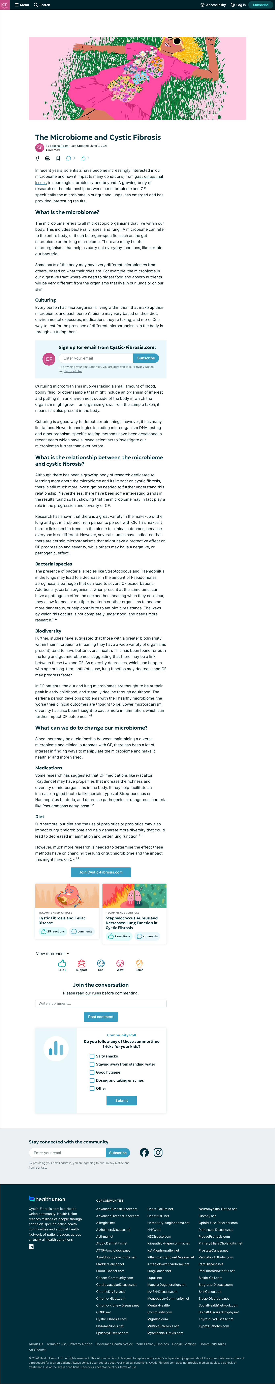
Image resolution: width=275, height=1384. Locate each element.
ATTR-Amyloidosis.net (113, 1250)
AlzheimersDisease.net (113, 1230)
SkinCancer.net (210, 1292)
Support (80, 965)
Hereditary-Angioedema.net (168, 1223)
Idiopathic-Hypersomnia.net (168, 1243)
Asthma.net (104, 1236)
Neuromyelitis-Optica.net (218, 1209)
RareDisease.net (211, 1264)
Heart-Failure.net (160, 1209)
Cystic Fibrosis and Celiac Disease (62, 920)
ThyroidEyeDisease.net (216, 1319)
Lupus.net (154, 1278)
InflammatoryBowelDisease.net (170, 1257)
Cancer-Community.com (114, 1278)
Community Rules (213, 1344)
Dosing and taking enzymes (120, 1080)
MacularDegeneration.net (166, 1285)
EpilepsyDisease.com (112, 1333)
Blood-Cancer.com (110, 1271)
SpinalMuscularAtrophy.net (219, 1312)
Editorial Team (59, 145)
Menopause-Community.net (168, 1298)
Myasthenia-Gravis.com (165, 1333)
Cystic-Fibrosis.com (111, 1319)
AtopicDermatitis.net (111, 1243)
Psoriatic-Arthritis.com (216, 1257)
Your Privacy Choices (152, 1344)
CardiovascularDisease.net (116, 1285)
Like (60, 965)
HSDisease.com (159, 1236)
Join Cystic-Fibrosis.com (101, 872)
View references (51, 953)
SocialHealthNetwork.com (218, 1305)
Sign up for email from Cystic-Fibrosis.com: (107, 347)
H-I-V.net (154, 1230)
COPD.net (103, 1312)
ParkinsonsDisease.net (216, 1230)
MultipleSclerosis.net (163, 1326)
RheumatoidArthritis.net (217, 1271)
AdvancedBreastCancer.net (117, 1209)
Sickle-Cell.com (210, 1278)
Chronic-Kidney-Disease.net (117, 1305)
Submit (121, 1100)
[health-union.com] (47, 1200)
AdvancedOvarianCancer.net (118, 1216)
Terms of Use (73, 371)
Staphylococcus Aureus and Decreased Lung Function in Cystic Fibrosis (132, 923)
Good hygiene (108, 1072)
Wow (118, 965)
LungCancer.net (159, 1271)
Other (101, 1088)
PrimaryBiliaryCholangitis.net (220, 1243)
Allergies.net (105, 1223)
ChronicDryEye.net (110, 1292)
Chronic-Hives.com (110, 1298)
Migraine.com (157, 1319)
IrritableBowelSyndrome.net (168, 1264)
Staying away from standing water (125, 1064)
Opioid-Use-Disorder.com (218, 1223)
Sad (98, 965)
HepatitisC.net (158, 1216)
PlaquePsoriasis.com (214, 1236)
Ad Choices (37, 1350)
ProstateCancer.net (213, 1250)
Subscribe (261, 5)
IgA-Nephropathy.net (163, 1250)
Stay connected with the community (68, 1142)
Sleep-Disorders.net (214, 1298)
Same (137, 965)
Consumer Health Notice (114, 1344)
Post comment (101, 1017)
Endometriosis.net (110, 1326)
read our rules (88, 993)
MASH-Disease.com (162, 1292)
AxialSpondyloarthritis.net (116, 1257)
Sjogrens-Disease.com (216, 1285)
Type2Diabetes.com (214, 1326)
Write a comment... (55, 1003)
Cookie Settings (184, 1344)
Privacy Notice (144, 366)
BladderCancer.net (110, 1264)
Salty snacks (107, 1056)
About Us (36, 1344)
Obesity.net (207, 1216)
